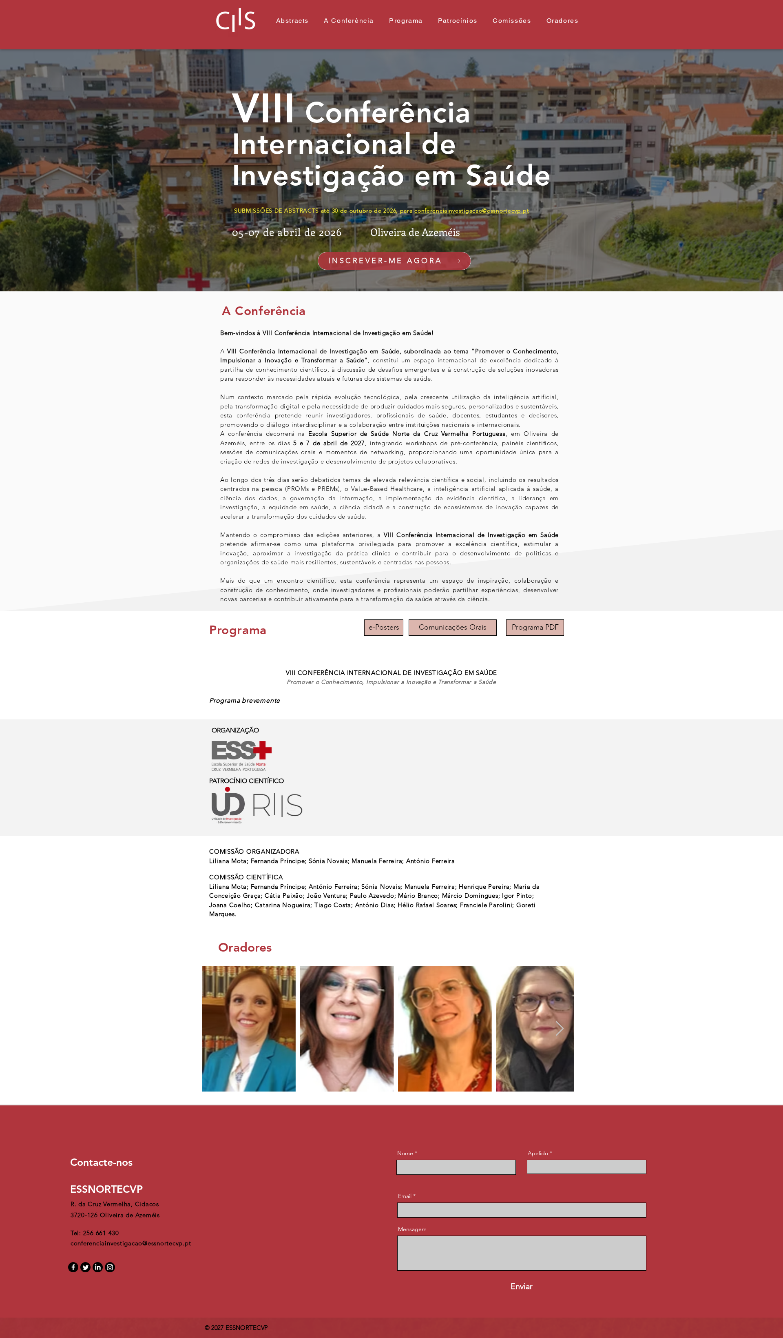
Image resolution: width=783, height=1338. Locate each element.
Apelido (538, 1153)
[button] (453, 627)
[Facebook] (73, 1267)
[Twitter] (85, 1267)
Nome (405, 1153)
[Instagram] (110, 1267)
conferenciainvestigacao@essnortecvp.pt (471, 210)
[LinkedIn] (98, 1267)
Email (404, 1196)
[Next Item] (559, 1029)
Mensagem (412, 1229)
